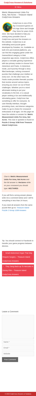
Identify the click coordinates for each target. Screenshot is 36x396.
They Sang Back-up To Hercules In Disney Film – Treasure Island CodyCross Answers (17, 270)
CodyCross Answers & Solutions (18, 2)
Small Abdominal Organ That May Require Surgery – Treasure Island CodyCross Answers (17, 257)
